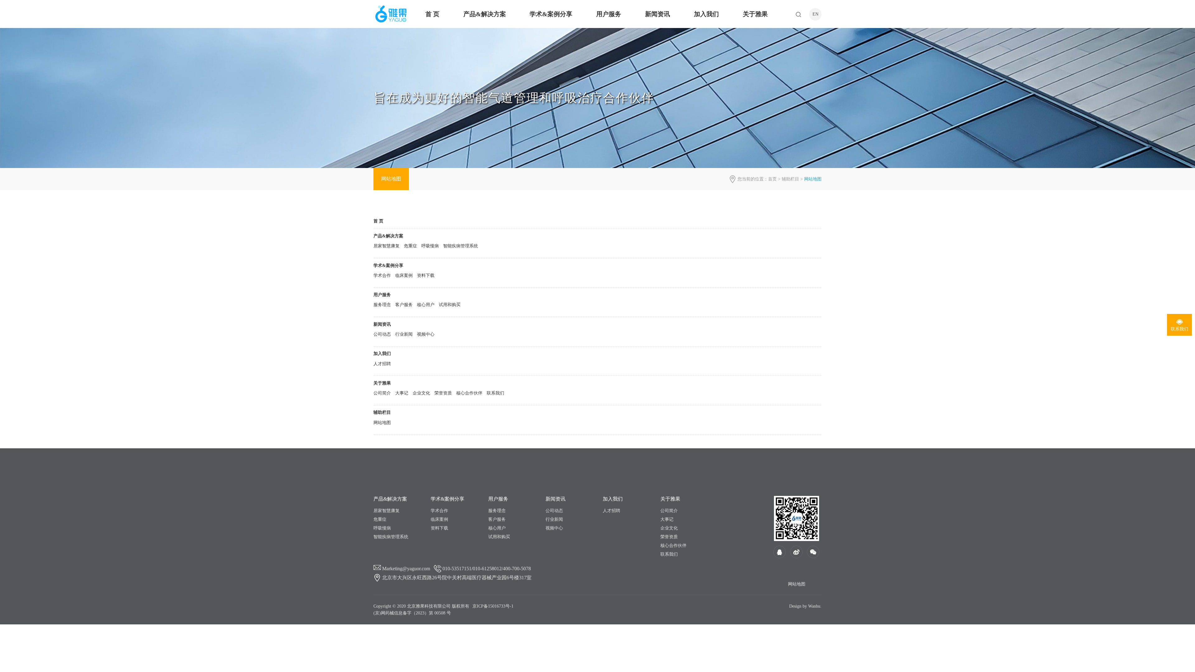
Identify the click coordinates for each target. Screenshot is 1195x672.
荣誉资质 (443, 393)
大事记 (401, 393)
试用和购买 (450, 304)
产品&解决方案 (484, 14)
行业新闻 (404, 334)
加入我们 (706, 14)
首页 (772, 179)
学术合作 (382, 275)
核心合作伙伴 (469, 393)
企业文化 (421, 393)
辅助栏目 (790, 179)
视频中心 (425, 334)
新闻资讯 (657, 14)
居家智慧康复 (386, 246)
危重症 (410, 246)
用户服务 (608, 14)
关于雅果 (755, 14)
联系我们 (495, 393)
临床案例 (404, 275)
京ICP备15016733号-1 (492, 606)
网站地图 (391, 178)
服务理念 (382, 304)
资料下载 (425, 275)
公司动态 (382, 334)
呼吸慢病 (430, 246)
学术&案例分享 (551, 14)
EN (815, 14)
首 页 (432, 14)
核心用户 (425, 304)
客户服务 (404, 304)
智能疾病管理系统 (460, 246)
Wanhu (814, 606)
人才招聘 (382, 364)
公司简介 (382, 393)
